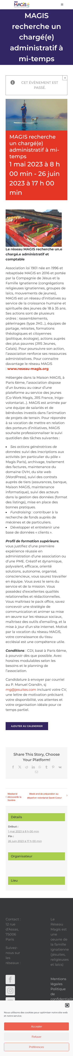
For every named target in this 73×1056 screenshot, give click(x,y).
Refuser (36, 1036)
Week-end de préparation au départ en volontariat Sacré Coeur (44, 795)
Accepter (36, 1026)
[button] (67, 1005)
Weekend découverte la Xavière (14, 797)
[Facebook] (10, 979)
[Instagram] (10, 990)
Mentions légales (58, 981)
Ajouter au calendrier (27, 726)
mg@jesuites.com (21, 690)
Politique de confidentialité (59, 994)
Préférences (36, 1047)
